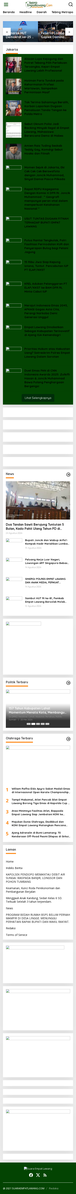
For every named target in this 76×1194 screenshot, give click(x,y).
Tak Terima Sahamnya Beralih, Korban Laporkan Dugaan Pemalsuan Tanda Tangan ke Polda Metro (46, 108)
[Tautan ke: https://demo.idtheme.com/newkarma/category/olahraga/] (68, 739)
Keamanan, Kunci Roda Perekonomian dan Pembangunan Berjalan (33, 889)
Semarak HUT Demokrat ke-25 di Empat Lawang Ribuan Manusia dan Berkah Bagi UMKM (20, 35)
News (9, 908)
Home (10, 861)
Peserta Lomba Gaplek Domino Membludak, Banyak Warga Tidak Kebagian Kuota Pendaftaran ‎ (55, 35)
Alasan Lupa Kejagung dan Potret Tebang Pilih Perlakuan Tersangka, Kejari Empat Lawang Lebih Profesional (45, 64)
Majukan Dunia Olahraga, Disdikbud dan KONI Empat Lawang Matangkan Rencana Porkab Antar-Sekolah (39, 823)
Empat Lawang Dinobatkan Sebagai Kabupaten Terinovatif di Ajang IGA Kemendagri (47, 331)
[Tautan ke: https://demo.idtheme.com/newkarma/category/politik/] (68, 682)
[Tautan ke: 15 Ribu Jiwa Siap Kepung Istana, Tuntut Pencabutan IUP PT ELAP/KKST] (13, 267)
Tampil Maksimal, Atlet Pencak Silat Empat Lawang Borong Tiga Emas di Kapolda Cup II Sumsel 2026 (41, 801)
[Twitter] (38, 1175)
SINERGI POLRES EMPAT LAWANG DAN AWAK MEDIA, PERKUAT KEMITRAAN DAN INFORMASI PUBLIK (47, 580)
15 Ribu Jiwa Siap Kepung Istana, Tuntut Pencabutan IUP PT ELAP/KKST (46, 266)
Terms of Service (16, 935)
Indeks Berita (14, 868)
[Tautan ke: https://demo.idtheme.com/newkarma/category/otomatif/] (68, 474)
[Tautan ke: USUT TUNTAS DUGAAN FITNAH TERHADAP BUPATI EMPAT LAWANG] (13, 224)
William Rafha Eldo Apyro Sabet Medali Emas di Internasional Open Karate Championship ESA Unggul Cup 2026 (41, 790)
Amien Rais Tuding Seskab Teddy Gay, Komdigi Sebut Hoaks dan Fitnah (43, 149)
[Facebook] (31, 1175)
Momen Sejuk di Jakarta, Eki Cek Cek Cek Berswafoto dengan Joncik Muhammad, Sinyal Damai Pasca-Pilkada (44, 173)
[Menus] (6, 4)
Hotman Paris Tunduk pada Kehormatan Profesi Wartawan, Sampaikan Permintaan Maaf (44, 86)
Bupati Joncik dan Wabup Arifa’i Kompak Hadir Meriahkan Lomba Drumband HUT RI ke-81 (46, 542)
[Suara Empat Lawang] (39, 4)
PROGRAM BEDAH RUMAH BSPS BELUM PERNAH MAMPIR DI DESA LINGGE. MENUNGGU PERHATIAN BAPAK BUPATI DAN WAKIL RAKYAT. (38, 918)
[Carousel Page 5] (47, 724)
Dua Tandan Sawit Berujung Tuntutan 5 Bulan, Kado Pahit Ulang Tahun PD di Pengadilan (35, 526)
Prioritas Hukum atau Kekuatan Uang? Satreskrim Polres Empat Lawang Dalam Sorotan (47, 352)
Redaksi (11, 928)
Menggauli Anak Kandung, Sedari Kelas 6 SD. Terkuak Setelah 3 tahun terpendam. (34, 899)
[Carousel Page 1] (29, 724)
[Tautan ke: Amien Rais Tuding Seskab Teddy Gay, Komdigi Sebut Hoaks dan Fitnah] (13, 151)
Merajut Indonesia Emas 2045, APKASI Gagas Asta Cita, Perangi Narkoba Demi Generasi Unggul (46, 311)
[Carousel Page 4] (43, 724)
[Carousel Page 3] (38, 724)
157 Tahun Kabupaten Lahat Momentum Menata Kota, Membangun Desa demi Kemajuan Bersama (37, 710)
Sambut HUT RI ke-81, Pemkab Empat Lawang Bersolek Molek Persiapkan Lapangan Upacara (45, 600)
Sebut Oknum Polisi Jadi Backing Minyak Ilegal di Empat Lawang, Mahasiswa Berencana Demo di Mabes (46, 129)
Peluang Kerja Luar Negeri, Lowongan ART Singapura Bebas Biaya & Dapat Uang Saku (46, 561)
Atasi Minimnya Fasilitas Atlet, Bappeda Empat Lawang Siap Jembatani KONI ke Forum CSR (37, 812)
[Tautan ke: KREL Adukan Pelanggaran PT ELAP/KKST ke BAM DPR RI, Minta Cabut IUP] (13, 289)
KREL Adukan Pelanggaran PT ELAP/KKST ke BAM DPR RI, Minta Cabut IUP (45, 287)
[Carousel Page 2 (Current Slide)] (33, 724)
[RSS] (45, 1175)
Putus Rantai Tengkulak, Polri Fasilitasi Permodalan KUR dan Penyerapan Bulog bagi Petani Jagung (46, 246)
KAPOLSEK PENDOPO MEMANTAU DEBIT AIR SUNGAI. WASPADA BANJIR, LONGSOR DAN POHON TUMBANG (35, 878)
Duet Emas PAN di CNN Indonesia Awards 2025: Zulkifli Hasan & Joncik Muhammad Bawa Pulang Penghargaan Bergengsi (47, 378)
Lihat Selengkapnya (38, 398)
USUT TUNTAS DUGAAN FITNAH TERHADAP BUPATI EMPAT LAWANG (46, 222)
